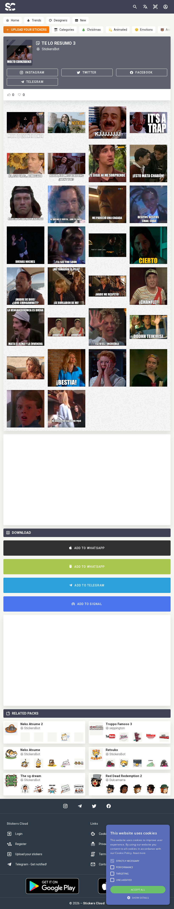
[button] (145, 7)
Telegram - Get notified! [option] (31, 864)
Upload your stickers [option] (28, 854)
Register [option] (21, 844)
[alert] (138, 865)
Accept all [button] (138, 889)
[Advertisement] (87, 479)
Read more (139, 853)
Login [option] (18, 833)
